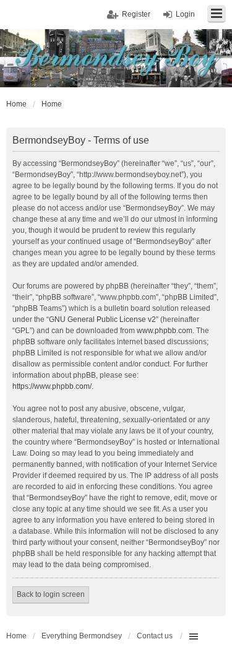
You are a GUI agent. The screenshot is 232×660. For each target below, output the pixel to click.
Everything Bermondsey (81, 636)
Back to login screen (51, 594)
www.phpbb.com (164, 330)
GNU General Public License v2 (102, 319)
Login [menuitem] (185, 14)
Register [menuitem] (136, 14)
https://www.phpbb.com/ (52, 386)
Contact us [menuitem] (155, 636)
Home (16, 636)
